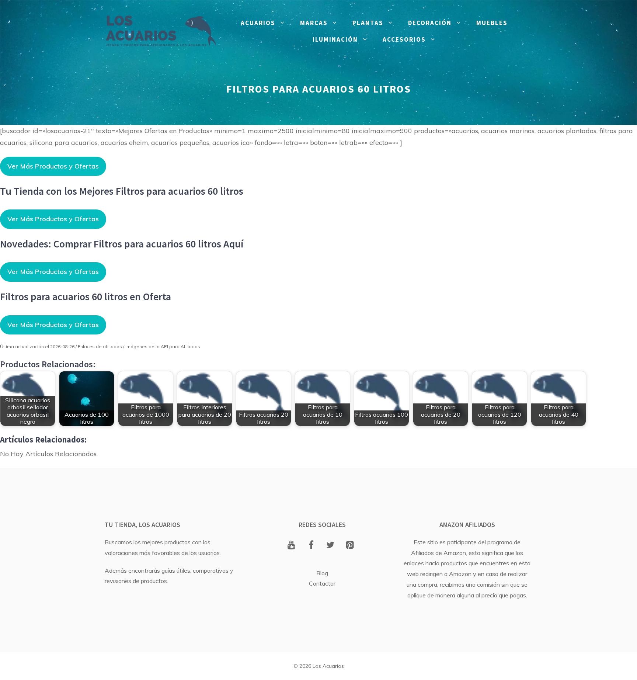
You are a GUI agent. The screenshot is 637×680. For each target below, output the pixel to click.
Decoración (430, 23)
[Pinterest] (350, 545)
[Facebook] (311, 545)
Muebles (492, 23)
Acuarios (258, 23)
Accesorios (404, 39)
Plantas (367, 23)
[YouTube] (291, 545)
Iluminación (335, 39)
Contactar (322, 583)
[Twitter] (330, 545)
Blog (322, 573)
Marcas (314, 23)
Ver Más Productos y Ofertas (53, 166)
